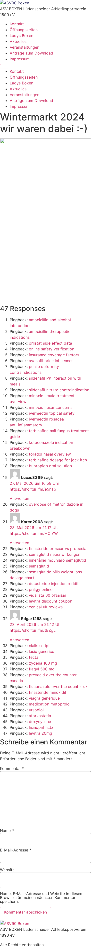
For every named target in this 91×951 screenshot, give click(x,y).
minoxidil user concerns (50, 407)
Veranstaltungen (24, 47)
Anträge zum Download (31, 53)
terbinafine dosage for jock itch (58, 459)
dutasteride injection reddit (54, 583)
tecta (33, 657)
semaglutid (39, 566)
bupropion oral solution (50, 465)
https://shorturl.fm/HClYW (34, 533)
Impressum (20, 58)
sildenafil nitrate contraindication (59, 389)
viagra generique (44, 698)
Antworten (19, 498)
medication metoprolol (50, 704)
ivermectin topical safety (51, 413)
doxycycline (40, 721)
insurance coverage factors (54, 354)
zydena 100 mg (43, 663)
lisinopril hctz (41, 727)
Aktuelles (18, 41)
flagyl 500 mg (42, 669)
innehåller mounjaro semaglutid (57, 560)
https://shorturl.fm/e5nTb (33, 489)
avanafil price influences (51, 360)
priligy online (40, 589)
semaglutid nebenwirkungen (54, 554)
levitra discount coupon (50, 601)
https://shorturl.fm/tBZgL (33, 630)
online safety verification (51, 349)
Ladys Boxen (21, 35)
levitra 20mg (40, 733)
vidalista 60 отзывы (47, 595)
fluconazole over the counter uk (58, 686)
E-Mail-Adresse (15, 850)
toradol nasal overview (50, 454)
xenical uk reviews (46, 606)
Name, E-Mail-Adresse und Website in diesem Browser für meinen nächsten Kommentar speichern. (41, 897)
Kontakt (17, 23)
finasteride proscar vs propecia (57, 548)
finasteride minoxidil (47, 692)
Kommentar (12, 768)
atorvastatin (40, 715)
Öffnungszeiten (24, 29)
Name (7, 830)
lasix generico (41, 651)
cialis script (39, 645)
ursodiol (36, 709)
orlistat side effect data (50, 343)
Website (7, 870)
